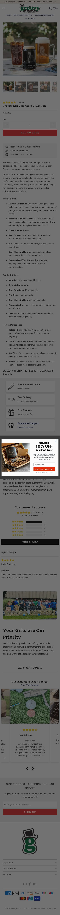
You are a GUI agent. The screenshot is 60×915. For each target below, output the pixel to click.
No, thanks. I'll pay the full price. (44, 473)
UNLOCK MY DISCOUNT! (44, 469)
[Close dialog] (56, 441)
